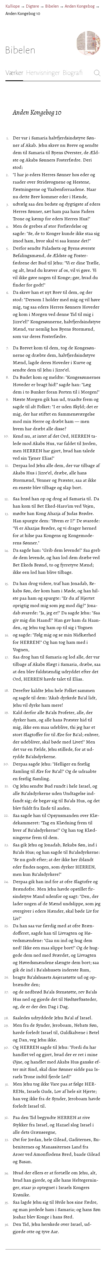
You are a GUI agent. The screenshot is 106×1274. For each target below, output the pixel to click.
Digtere (32, 6)
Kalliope (12, 6)
